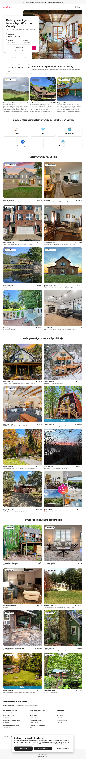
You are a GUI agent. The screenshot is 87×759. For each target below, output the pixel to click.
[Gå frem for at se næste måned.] (28, 47)
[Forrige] (39, 74)
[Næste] (46, 74)
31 (9, 71)
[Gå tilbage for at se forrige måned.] (9, 47)
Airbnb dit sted (76, 7)
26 (15, 68)
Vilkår (47, 756)
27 (19, 68)
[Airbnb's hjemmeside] (7, 7)
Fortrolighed (40, 756)
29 (25, 68)
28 (22, 68)
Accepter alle (23, 748)
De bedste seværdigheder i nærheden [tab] (27, 705)
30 (29, 68)
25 (12, 68)
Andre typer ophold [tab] (8, 705)
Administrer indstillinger (62, 748)
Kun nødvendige (42, 748)
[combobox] (21, 37)
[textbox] (14, 42)
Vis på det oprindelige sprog (55, 2)
